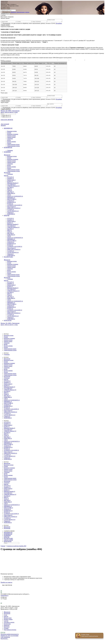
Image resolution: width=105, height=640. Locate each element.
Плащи (9, 132)
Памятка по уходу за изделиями (9, 635)
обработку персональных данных (20, 12)
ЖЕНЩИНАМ (8, 128)
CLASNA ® (10, 209)
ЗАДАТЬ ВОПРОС (5, 109)
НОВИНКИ (7, 152)
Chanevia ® (10, 212)
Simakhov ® (10, 178)
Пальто (9, 143)
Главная (3, 546)
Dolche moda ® (11, 180)
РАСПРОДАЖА (8, 257)
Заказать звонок (5, 25)
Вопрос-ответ (8, 618)
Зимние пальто (11, 137)
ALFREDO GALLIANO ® (14, 205)
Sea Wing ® (10, 187)
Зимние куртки (11, 135)
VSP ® (9, 194)
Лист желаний (5, 124)
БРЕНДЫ (6, 215)
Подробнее (59, 23)
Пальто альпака (11, 141)
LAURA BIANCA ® (13, 211)
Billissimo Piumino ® (12, 183)
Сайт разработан (5, 637)
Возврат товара (8, 619)
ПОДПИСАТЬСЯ (5, 13)
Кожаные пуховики (12, 134)
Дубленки (10, 138)
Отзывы (6, 628)
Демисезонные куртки (13, 146)
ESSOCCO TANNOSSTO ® (15, 196)
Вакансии (6, 625)
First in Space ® (11, 206)
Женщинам (7, 155)
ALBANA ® (10, 200)
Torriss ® (9, 190)
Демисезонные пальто (13, 144)
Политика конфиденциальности (10, 634)
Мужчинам (7, 172)
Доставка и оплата (9, 622)
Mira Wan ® (10, 192)
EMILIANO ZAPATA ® (13, 208)
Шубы (9, 140)
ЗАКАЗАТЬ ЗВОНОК (7, 119)
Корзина (3, 125)
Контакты (6, 626)
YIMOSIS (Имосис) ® (13, 186)
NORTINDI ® (11, 214)
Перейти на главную (6, 582)
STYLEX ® (10, 177)
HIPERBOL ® (11, 197)
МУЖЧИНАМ (8, 147)
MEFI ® (9, 189)
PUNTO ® (10, 203)
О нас (5, 615)
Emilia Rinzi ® (11, 193)
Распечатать (4, 638)
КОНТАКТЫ (7, 320)
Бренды (6, 175)
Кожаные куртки (12, 131)
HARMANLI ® (11, 202)
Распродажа (7, 623)
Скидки (6, 621)
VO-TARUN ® (11, 184)
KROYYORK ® (11, 199)
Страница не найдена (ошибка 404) (16, 546)
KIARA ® (10, 181)
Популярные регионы (10, 629)
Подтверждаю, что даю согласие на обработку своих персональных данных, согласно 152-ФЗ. (32, 23)
